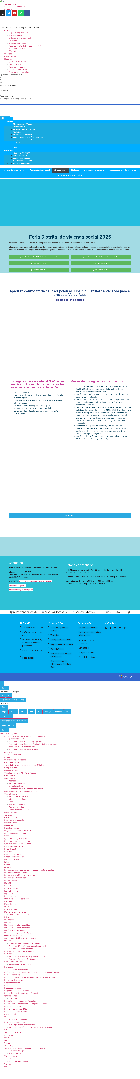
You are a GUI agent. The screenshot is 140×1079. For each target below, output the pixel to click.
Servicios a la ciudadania (14, 1022)
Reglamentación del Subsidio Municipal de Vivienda (25, 1004)
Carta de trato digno (13, 762)
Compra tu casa (11, 768)
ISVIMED (7, 883)
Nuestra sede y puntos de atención (18, 933)
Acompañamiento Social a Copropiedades (26, 741)
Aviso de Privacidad (12, 754)
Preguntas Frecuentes (13, 983)
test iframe (8, 1035)
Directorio (8, 836)
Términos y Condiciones (14, 1032)
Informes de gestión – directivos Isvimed (21, 875)
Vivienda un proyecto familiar (70, 175)
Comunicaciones (11, 770)
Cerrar (4, 688)
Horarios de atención (79, 565)
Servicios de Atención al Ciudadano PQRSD (35, 581)
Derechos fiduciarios (12, 828)
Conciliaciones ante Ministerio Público (20, 773)
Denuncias (8, 825)
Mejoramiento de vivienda (14, 170)
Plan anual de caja (16, 1051)
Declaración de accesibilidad (16, 820)
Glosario (7, 867)
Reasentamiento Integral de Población (20, 1001)
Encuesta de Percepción (14, 846)
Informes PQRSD (11, 880)
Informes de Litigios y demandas (17, 878)
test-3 (6, 1040)
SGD (6, 1030)
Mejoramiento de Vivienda (15, 912)
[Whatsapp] (21, 13)
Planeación (8, 967)
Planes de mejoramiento (19, 810)
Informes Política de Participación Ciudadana (27, 956)
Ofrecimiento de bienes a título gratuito (20, 938)
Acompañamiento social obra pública (24, 749)
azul (31, 712)
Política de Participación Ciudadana (23, 959)
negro (4, 712)
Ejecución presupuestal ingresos (17, 844)
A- (3, 695)
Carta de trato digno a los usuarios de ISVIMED (24, 765)
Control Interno (10, 794)
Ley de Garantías (11, 893)
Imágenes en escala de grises (14, 721)
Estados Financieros (12, 854)
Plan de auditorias (16, 807)
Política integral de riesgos (15, 975)
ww (5, 1066)
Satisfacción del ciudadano (15, 1019)
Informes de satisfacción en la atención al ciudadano (30, 1027)
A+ (9, 695)
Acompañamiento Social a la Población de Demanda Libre (33, 744)
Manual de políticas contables (16, 899)
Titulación (75, 170)
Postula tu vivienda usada (15, 980)
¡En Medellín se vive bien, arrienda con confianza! (24, 736)
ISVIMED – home (11, 891)
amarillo (58, 712)
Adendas (12, 781)
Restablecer (7, 716)
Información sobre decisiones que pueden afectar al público (29, 870)
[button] (11, 612)
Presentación (9, 985)
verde (23, 712)
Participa (8, 954)
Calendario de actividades (15, 760)
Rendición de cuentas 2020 (15, 1009)
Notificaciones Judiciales (14, 930)
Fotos (6, 862)
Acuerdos (8, 752)
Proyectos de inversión (18, 969)
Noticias (7, 922)
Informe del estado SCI (18, 796)
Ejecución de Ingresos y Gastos (17, 838)
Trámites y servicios (12, 1045)
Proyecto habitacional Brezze (16, 990)
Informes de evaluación (18, 783)
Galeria (7, 865)
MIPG (6, 917)
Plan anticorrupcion (17, 804)
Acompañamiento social (40, 170)
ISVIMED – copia (11, 888)
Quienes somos (10, 996)
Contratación (9, 775)
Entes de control (11, 849)
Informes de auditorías (18, 799)
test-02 (7, 1038)
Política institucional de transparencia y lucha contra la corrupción (31, 972)
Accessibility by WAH (9, 733)
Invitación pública (16, 786)
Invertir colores (8, 725)
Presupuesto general (12, 988)
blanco (14, 712)
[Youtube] (15, 13)
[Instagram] (2, 13)
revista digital (10, 1014)
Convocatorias (10, 812)
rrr (5, 1017)
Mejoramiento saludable (19, 914)
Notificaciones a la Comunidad (17, 925)
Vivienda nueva (60, 170)
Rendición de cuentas (13, 1006)
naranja (48, 712)
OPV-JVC (8, 941)
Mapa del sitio (10, 904)
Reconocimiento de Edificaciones (122, 170)
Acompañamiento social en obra (22, 747)
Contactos (16, 563)
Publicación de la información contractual (26, 789)
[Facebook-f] (27, 13)
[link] (3, 1)
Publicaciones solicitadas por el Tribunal (21, 993)
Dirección (13, 998)
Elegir (4, 707)
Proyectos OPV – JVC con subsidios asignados (28, 946)
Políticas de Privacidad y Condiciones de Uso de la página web (30, 977)
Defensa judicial (11, 823)
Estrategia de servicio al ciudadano (23, 1025)
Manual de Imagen (11, 896)
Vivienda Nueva (10, 1056)
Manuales (8, 901)
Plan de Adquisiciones (13, 962)
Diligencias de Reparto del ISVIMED (19, 830)
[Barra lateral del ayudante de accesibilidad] (2, 683)
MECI (11, 802)
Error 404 (8, 851)
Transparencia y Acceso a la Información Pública (24, 1048)
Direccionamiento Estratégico (16, 833)
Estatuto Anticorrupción (14, 857)
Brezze (11, 1059)
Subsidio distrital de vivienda (21, 948)
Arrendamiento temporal (94, 170)
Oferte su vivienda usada (14, 935)
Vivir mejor (8, 1064)
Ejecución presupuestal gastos (17, 841)
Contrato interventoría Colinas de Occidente (22, 791)
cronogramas (9, 815)
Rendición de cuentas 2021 (15, 1011)
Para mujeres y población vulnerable (19, 951)
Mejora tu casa (10, 909)
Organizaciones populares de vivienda (24, 943)
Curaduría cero (10, 817)
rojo (39, 712)
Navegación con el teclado (13, 700)
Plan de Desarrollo (16, 1053)
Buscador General (11, 757)
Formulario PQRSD (12, 859)
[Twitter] (8, 13)
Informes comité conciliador (16, 872)
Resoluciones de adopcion (20, 964)
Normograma (9, 920)
